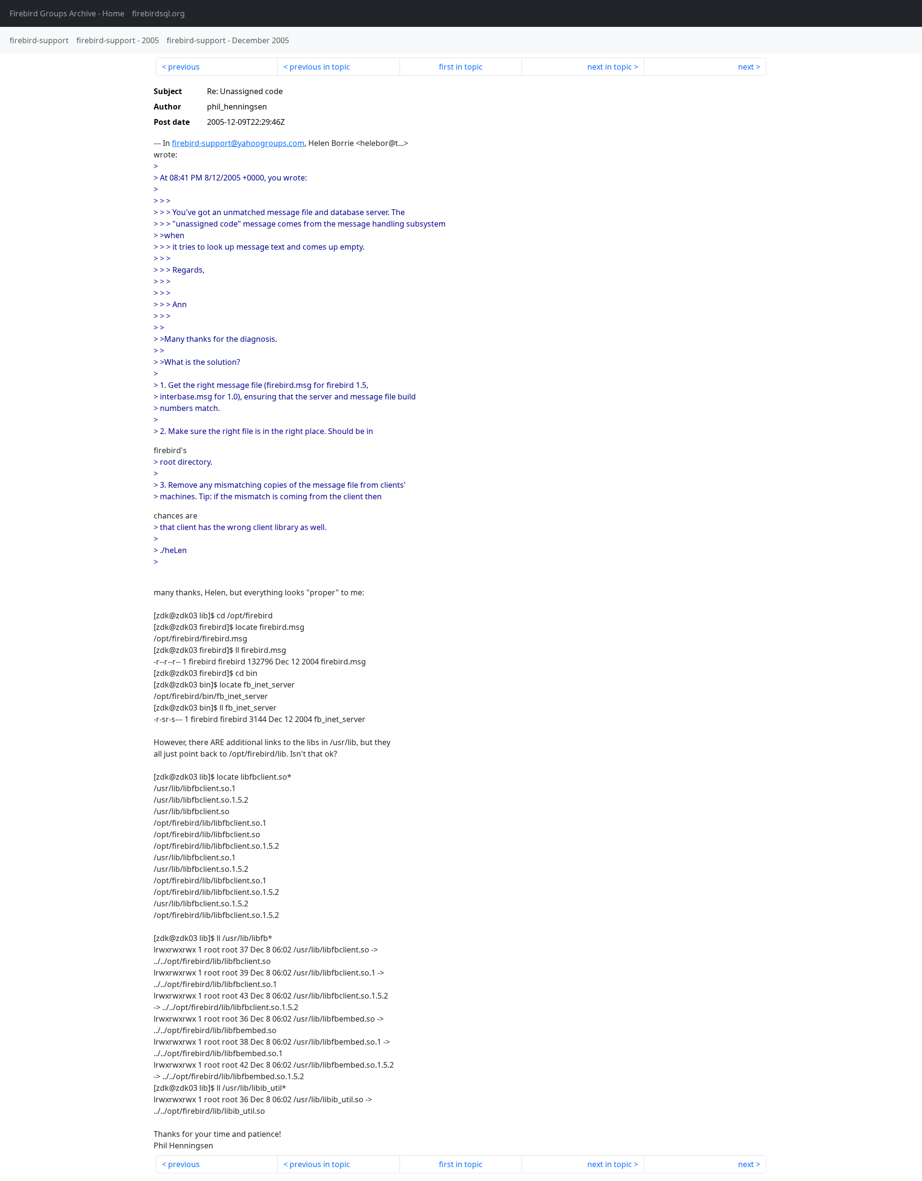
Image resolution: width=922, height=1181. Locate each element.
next (746, 66)
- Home (67, 13)
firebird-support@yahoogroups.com (238, 143)
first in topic (461, 66)
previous (184, 66)
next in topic (609, 66)
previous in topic (320, 66)
